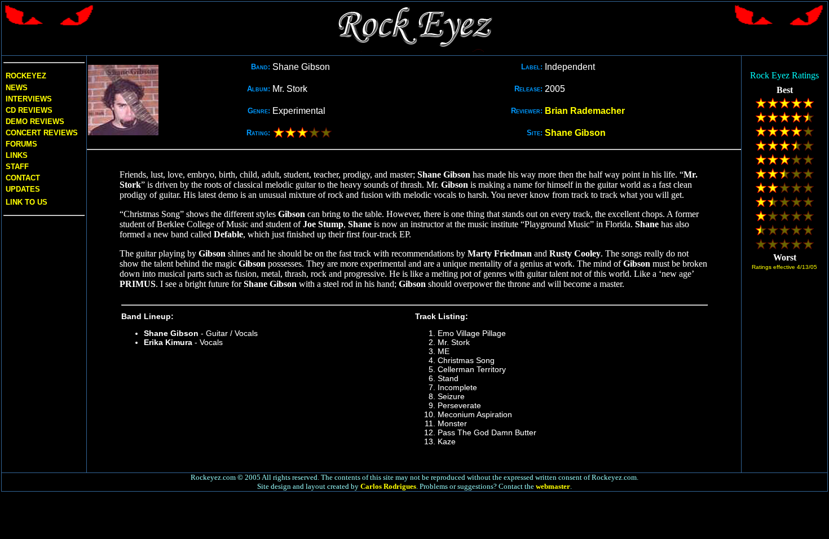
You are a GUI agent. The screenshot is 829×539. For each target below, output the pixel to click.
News (15, 87)
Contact (23, 178)
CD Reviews (27, 110)
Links (17, 155)
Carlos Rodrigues (388, 486)
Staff (17, 166)
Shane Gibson (575, 133)
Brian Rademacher (585, 111)
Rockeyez (26, 76)
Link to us (25, 202)
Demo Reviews (33, 121)
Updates (21, 189)
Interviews (27, 99)
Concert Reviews (42, 133)
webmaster (553, 486)
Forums (21, 144)
